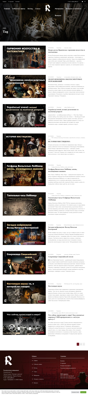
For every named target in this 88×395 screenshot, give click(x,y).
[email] (82, 1)
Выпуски (58, 15)
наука (70, 47)
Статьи (37, 8)
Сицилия (78, 254)
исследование (67, 77)
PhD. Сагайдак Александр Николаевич (60, 137)
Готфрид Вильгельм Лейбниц (58, 167)
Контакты (18, 1)
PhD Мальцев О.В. (68, 283)
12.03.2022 (50, 311)
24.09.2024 (50, 107)
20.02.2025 (50, 77)
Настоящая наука (55, 286)
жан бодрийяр (76, 283)
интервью (83, 137)
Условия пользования (65, 366)
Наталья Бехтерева (68, 225)
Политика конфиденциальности (68, 368)
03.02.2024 (50, 193)
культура (70, 254)
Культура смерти (74, 77)
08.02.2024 (50, 165)
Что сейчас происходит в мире (70, 313)
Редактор (59, 47)
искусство (66, 47)
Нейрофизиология (79, 225)
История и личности (73, 8)
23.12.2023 (50, 225)
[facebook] (84, 392)
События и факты (18, 8)
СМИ (62, 313)
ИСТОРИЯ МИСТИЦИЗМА (59, 141)
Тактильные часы (78, 195)
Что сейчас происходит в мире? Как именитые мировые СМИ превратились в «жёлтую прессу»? (66, 317)
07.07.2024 (50, 136)
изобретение (68, 195)
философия (70, 167)
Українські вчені (70, 107)
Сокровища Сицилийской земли (60, 257)
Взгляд (30, 8)
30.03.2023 (50, 283)
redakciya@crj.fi (10, 378)
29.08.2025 (50, 47)
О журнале (10, 1)
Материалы (59, 8)
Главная (4, 1)
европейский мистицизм (74, 137)
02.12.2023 (50, 254)
